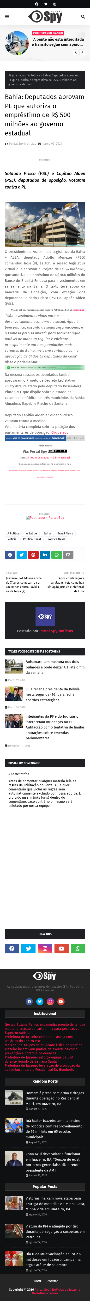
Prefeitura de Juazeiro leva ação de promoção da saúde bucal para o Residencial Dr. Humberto (42, 1068)
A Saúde (31, 533)
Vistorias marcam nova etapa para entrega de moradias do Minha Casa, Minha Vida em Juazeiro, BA (55, 1203)
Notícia (12, 539)
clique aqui (79, 310)
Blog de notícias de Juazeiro (72, 470)
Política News (56, 539)
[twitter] (46, 4)
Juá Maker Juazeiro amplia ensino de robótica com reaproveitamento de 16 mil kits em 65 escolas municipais (54, 1129)
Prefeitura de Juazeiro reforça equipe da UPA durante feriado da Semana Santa (39, 1059)
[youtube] (61, 948)
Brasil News (65, 533)
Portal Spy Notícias (22, 143)
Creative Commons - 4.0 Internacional (49, 457)
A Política (34, 75)
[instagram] (54, 4)
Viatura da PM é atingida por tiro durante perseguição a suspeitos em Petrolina (55, 1231)
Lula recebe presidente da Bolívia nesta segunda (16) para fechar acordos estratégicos (53, 694)
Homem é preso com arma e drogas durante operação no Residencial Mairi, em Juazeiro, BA (55, 1098)
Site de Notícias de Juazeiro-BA (48, 470)
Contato (53, 1281)
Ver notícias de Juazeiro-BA (16, 470)
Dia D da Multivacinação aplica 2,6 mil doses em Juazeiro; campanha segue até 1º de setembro (53, 1259)
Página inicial (17, 75)
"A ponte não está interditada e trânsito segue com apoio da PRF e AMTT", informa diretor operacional (58, 42)
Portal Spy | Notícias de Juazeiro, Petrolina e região (56, 1291)
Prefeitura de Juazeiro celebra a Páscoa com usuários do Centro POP (39, 1039)
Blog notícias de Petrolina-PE (45, 477)
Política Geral (32, 539)
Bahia (47, 533)
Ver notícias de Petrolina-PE (32, 470)
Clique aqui (60, 432)
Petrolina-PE (61, 470)
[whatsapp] (78, 948)
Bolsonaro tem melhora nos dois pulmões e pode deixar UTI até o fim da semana (55, 667)
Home (38, 1281)
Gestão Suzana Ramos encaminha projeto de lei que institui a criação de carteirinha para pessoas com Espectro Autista (45, 1029)
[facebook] (37, 4)
